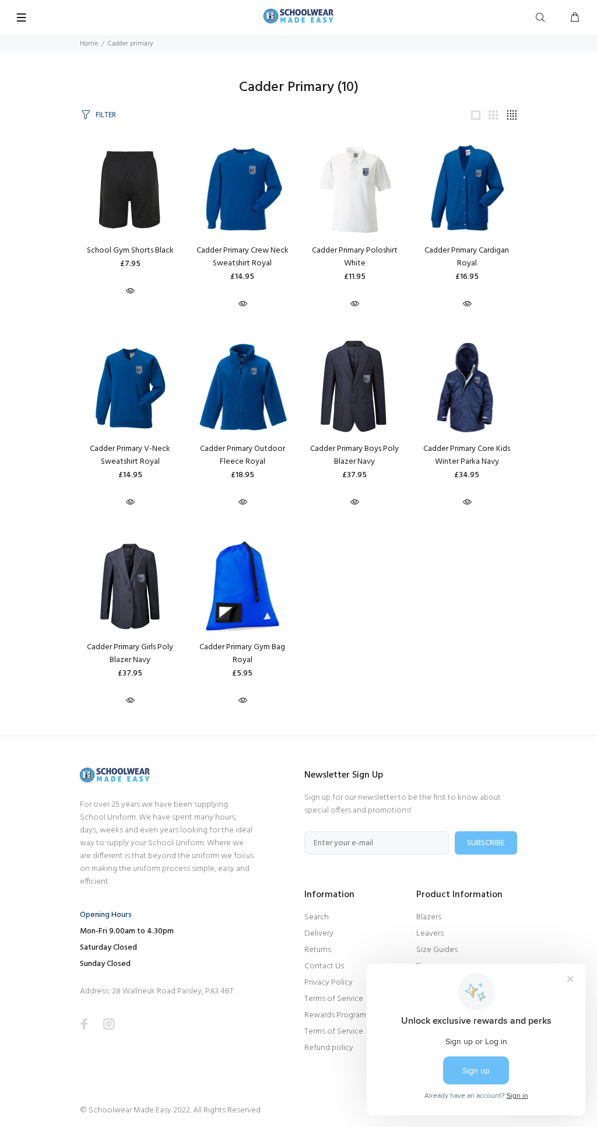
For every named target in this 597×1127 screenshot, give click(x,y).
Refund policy (328, 1048)
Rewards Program (335, 1015)
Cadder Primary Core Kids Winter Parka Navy (466, 455)
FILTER (106, 115)
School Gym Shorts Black (130, 250)
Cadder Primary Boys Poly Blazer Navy (354, 455)
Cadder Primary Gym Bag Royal (242, 653)
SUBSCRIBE (486, 843)
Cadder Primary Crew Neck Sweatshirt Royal (242, 257)
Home (89, 44)
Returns (317, 950)
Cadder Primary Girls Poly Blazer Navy (130, 653)
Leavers (430, 933)
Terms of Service (333, 999)
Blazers (428, 917)
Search (316, 917)
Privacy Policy (328, 982)
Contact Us (324, 966)
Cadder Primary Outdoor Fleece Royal (242, 455)
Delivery (318, 933)
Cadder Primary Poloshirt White (355, 257)
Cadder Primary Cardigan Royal (466, 257)
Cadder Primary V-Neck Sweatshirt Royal (130, 455)
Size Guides (437, 950)
